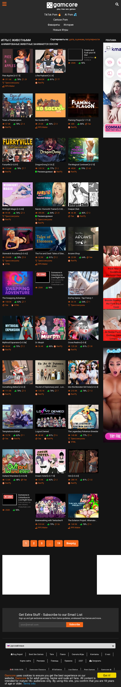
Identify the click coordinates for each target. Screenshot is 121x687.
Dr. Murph (39, 342)
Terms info (29, 683)
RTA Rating (57, 670)
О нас (107, 654)
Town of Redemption (11, 120)
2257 (81, 661)
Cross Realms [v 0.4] (77, 342)
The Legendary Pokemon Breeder (83, 431)
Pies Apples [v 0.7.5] (11, 75)
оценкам (79, 39)
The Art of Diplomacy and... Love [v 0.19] (50, 387)
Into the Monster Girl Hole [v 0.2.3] (83, 387)
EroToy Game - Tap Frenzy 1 (80, 298)
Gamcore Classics (38, 670)
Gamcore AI (106, 670)
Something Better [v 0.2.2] (13, 387)
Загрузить (96, 661)
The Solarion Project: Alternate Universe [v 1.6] (83, 520)
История (68, 24)
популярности (92, 39)
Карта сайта (25, 661)
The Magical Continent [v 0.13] (81, 164)
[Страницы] (4, 4)
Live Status (73, 670)
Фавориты (54, 24)
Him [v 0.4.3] (73, 476)
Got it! (106, 675)
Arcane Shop (74, 253)
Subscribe (74, 624)
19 (58, 543)
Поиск (63, 654)
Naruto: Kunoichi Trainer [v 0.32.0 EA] (50, 209)
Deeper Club (73, 209)
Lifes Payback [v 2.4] (44, 75)
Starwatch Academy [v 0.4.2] (15, 253)
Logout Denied (42, 431)
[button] (60, 646)
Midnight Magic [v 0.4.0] (13, 209)
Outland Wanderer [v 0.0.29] (14, 476)
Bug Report (18, 654)
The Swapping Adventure (13, 298)
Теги (52, 654)
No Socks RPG (42, 120)
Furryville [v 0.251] (10, 164)
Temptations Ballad (11, 431)
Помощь (54, 661)
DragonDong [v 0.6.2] (44, 164)
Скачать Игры (78, 654)
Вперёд (71, 543)
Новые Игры (60, 29)
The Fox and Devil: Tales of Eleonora (50, 253)
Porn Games (89, 670)
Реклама (41, 661)
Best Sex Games (36, 654)
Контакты (94, 654)
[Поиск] (117, 4)
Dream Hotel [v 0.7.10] (45, 476)
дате (71, 39)
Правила (68, 661)
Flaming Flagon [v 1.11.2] (79, 120)
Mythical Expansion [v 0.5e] (14, 342)
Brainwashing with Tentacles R (49, 520)
